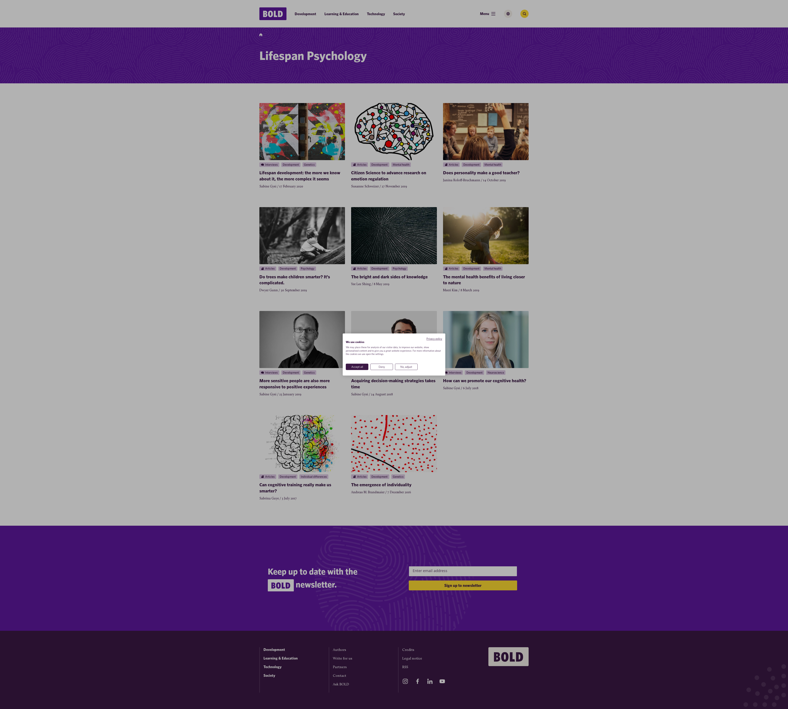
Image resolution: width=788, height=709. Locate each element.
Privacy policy (434, 338)
